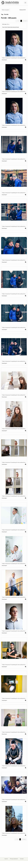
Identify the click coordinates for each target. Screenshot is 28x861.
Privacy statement (14, 858)
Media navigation (5, 9)
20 (25, 20)
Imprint (7, 858)
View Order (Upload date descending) (10, 27)
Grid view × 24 (5, 24)
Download (4, 59)
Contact (22, 858)
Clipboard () (22, 9)
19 (24, 20)
